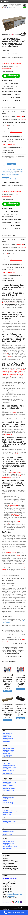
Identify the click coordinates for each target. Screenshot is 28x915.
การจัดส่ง (19, 63)
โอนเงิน (4, 129)
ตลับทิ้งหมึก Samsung (8, 814)
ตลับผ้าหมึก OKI (7, 799)
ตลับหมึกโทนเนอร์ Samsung (10, 811)
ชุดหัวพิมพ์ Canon (7, 755)
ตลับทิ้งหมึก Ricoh (7, 834)
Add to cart (11, 164)
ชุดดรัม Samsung (7, 812)
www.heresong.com (10, 301)
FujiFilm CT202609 (6, 174)
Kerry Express (20, 116)
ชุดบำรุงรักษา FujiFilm (8, 790)
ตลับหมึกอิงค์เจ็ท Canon (8, 750)
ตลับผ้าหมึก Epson (7, 845)
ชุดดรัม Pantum (7, 822)
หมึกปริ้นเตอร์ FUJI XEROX (13, 170)
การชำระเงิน (13, 63)
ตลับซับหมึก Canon (7, 756)
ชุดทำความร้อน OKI (8, 804)
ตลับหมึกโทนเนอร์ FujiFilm (9, 782)
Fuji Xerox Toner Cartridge (16, 173)
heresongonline (11, 896)
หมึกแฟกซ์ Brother (7, 773)
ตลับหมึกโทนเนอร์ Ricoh (9, 831)
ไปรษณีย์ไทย (10, 374)
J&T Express (10, 376)
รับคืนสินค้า (13, 472)
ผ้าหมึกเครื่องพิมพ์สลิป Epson (10, 846)
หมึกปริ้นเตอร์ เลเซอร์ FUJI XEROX (12, 170)
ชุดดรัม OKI (6, 800)
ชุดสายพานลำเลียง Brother (9, 772)
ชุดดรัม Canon (6, 753)
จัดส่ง (7, 125)
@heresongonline (12, 893)
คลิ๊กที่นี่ (14, 412)
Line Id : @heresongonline (10, 67)
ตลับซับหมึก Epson (7, 848)
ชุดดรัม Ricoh (6, 833)
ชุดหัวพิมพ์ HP (6, 741)
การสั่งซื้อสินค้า (5, 63)
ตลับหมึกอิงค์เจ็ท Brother (9, 765)
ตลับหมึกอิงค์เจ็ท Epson (8, 843)
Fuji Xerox (23, 119)
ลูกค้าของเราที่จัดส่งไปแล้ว (16, 132)
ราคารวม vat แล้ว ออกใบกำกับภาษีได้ (9, 54)
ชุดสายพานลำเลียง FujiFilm (9, 787)
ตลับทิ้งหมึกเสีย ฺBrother (8, 770)
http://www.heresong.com (8, 152)
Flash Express (17, 374)
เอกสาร (18, 555)
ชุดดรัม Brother (7, 768)
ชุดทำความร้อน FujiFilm (9, 788)
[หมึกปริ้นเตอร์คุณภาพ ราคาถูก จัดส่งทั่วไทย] (14, 7)
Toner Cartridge (15, 174)
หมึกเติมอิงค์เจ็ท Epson (8, 841)
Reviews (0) (13, 179)
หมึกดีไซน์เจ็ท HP (7, 736)
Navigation (7, 1)
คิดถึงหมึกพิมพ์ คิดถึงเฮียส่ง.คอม (15, 147)
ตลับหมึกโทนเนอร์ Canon (9, 752)
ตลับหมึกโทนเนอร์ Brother (9, 767)
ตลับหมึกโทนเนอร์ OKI (8, 797)
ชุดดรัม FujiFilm (7, 783)
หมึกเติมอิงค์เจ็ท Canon (8, 748)
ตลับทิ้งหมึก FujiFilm (8, 785)
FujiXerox (19, 101)
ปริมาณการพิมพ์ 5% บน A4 (8, 94)
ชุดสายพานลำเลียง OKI (8, 802)
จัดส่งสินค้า (13, 369)
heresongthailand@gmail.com (14, 894)
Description (5, 179)
